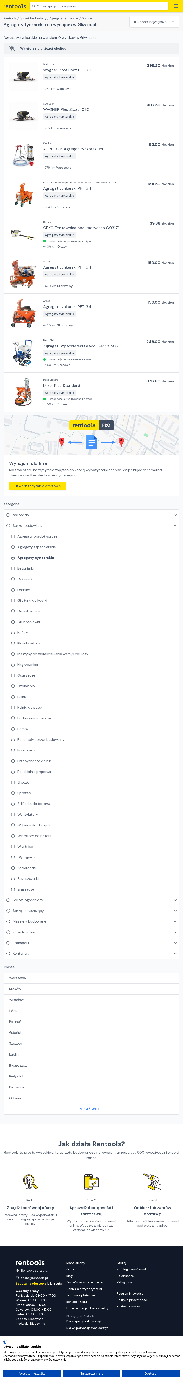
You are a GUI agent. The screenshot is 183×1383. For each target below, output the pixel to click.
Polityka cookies (129, 1306)
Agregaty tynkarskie (64, 18)
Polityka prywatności (132, 1300)
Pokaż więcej (91, 1109)
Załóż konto (125, 1276)
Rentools (10, 18)
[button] (91, 76)
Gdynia (15, 1098)
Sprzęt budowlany (32, 18)
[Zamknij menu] (175, 6)
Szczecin (16, 1043)
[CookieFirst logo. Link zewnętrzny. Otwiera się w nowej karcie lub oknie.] (5, 1342)
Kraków (15, 989)
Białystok (16, 1076)
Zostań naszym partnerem (85, 1282)
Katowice (16, 1087)
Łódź (13, 1010)
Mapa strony (75, 1263)
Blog (69, 1276)
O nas (70, 1269)
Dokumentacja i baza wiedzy (87, 1308)
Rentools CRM (76, 1302)
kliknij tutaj (39, 1283)
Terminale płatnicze (80, 1295)
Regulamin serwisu (130, 1293)
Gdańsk (15, 1032)
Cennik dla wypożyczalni (84, 1289)
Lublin (14, 1054)
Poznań (15, 1021)
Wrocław (16, 999)
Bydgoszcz (18, 1065)
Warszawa (17, 978)
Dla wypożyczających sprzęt (87, 1328)
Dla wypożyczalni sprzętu (84, 1321)
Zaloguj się (124, 1282)
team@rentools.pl (34, 1278)
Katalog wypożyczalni (132, 1269)
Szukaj (121, 1263)
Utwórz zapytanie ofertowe (38, 486)
